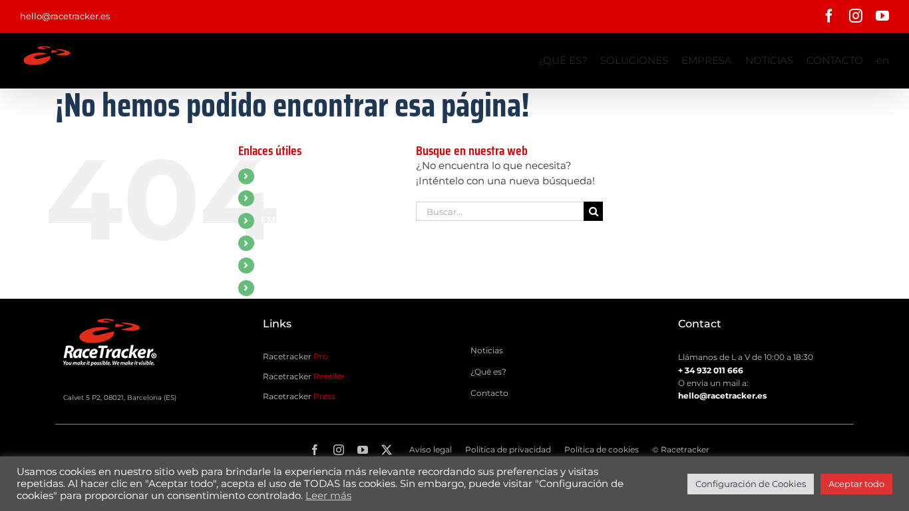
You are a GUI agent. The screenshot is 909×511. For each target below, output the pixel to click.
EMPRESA (284, 220)
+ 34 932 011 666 (710, 370)
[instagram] (338, 449)
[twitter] (386, 449)
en (266, 287)
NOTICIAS (283, 243)
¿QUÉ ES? (284, 176)
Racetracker (295, 356)
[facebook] (314, 449)
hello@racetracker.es (65, 16)
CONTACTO (288, 265)
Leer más (328, 496)
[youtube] (362, 449)
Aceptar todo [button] (856, 483)
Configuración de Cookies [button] (750, 483)
